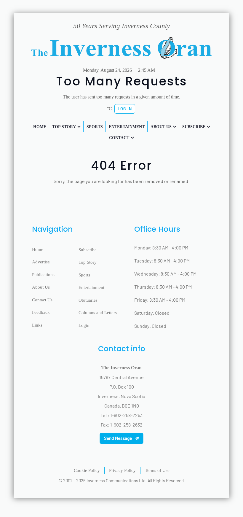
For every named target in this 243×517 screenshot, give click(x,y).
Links (37, 325)
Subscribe (88, 249)
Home (37, 249)
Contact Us (42, 300)
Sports (84, 275)
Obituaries (88, 300)
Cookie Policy (87, 470)
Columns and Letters (98, 312)
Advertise (41, 262)
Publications (43, 274)
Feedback (41, 312)
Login (84, 325)
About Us (41, 287)
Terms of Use (157, 470)
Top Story (88, 262)
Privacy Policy (122, 470)
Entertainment (91, 287)
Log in (125, 108)
